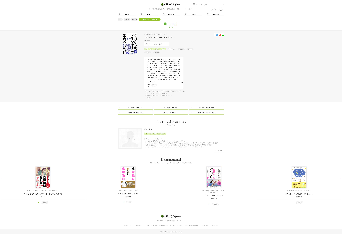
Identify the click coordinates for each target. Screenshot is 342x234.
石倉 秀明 (134, 19)
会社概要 (147, 225)
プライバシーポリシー (176, 225)
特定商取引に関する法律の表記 (160, 225)
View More (219, 150)
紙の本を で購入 (171, 112)
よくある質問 (205, 225)
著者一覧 (127, 19)
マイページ (199, 4)
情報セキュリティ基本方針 (191, 225)
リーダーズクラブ (128, 225)
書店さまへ (138, 225)
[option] (43, 185)
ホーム (120, 19)
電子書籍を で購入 (135, 107)
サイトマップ (215, 225)
